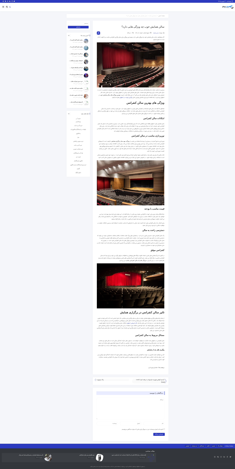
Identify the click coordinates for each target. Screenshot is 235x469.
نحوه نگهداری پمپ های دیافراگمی (87, 455)
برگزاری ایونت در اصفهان (126, 97)
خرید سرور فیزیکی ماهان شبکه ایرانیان (76, 81)
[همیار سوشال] (228, 7)
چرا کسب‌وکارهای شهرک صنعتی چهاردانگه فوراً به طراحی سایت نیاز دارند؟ (76, 67)
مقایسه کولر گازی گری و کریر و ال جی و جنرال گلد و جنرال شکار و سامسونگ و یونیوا (76, 47)
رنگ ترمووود (100, 380)
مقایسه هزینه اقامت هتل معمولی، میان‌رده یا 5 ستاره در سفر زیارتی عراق (76, 88)
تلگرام (208, 446)
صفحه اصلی (161, 16)
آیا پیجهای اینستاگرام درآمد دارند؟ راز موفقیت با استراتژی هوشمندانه (76, 102)
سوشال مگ (220, 446)
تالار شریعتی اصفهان (132, 323)
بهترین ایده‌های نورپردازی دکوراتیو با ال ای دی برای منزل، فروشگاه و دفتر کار (76, 74)
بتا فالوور (78, 133)
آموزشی (187, 446)
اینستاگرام (202, 446)
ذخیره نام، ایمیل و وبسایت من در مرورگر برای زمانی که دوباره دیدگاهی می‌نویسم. (142, 429)
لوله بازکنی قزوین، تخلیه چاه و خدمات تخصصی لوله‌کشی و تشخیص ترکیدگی (76, 95)
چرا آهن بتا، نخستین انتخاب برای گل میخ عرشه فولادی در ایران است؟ (76, 53)
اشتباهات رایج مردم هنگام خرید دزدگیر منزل (76, 60)
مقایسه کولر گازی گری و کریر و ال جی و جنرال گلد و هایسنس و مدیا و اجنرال (76, 40)
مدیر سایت (156, 33)
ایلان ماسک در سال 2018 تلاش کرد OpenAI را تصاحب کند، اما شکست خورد (129, 455)
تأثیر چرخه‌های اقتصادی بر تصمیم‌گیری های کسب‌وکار (31, 455)
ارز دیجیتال (194, 446)
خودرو (213, 446)
